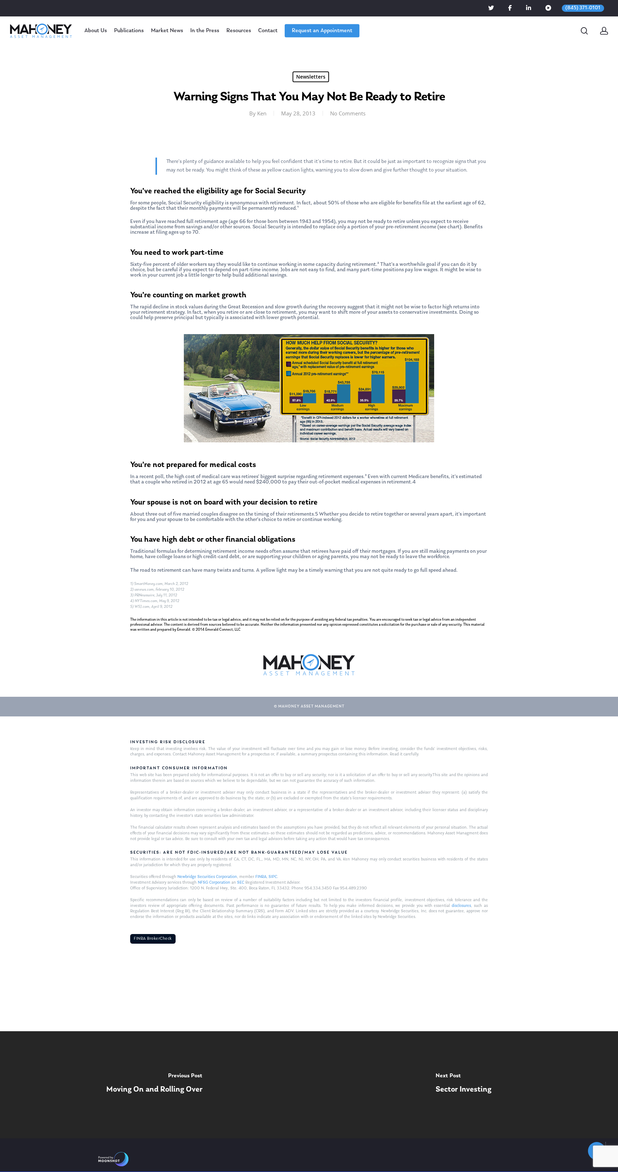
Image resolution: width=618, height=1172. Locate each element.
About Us (95, 31)
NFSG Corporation (214, 882)
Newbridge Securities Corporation (207, 877)
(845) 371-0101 (582, 8)
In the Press (204, 31)
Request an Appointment (322, 31)
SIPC (273, 877)
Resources (238, 31)
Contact (268, 31)
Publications (129, 31)
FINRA (260, 877)
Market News (167, 31)
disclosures (461, 906)
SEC (240, 882)
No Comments (348, 113)
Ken (261, 113)
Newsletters (310, 76)
